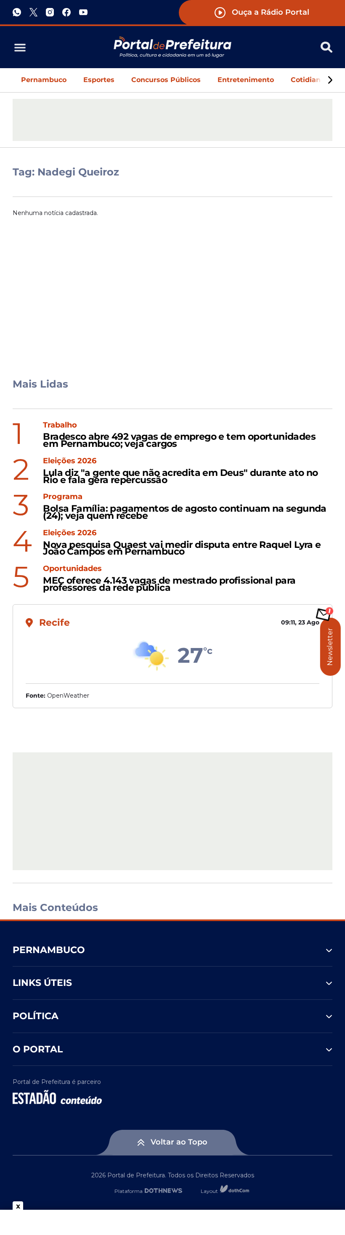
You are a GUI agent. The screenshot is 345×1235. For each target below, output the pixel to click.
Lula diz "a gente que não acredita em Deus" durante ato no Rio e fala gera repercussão (180, 477)
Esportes (98, 80)
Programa (62, 496)
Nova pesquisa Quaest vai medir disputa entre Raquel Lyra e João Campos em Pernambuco (182, 549)
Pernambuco (43, 80)
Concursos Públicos (166, 80)
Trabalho (60, 425)
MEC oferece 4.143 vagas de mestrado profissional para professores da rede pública (169, 584)
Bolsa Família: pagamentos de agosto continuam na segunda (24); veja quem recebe (184, 512)
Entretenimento (246, 80)
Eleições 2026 (69, 461)
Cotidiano (308, 80)
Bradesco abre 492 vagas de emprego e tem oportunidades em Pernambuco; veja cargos (179, 440)
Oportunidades (72, 568)
